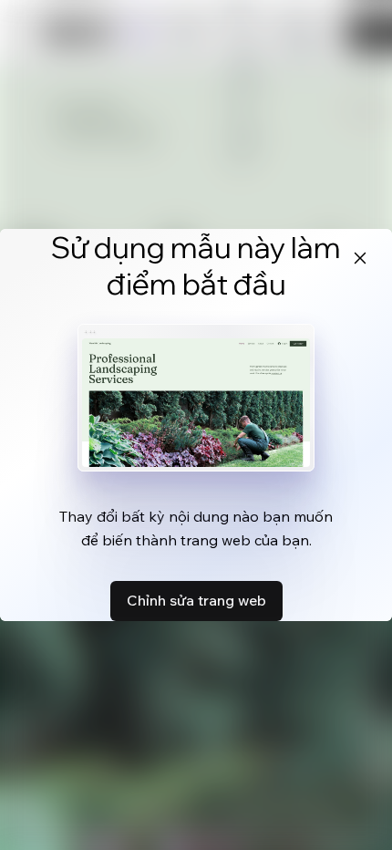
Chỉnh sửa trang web (196, 600)
